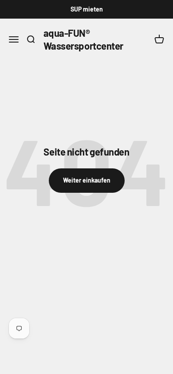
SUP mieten (87, 9)
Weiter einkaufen (86, 180)
